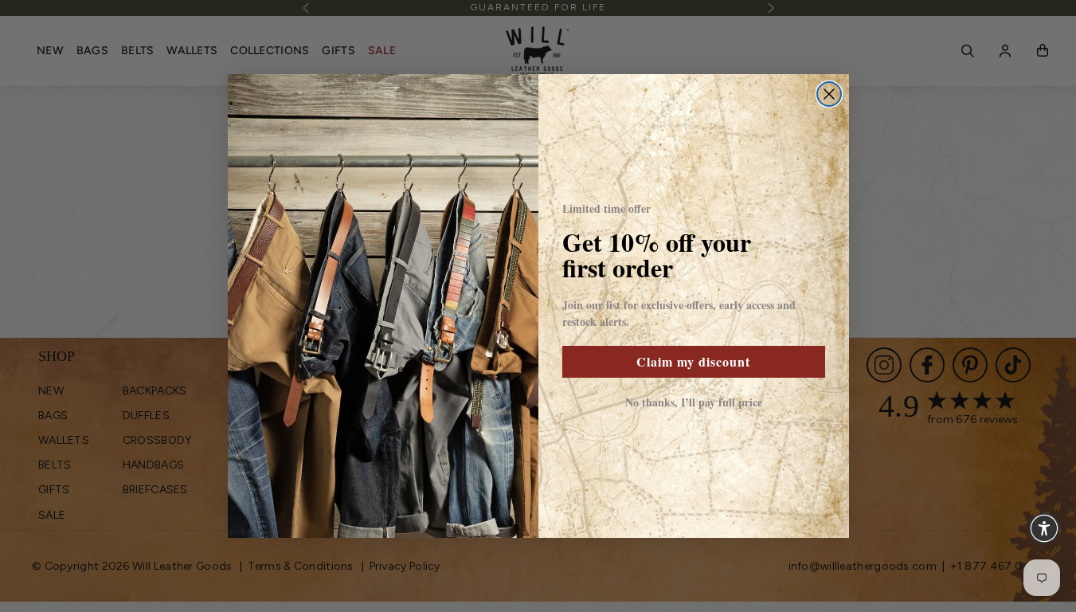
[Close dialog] (829, 94)
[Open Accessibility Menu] (1044, 528)
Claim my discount (693, 361)
